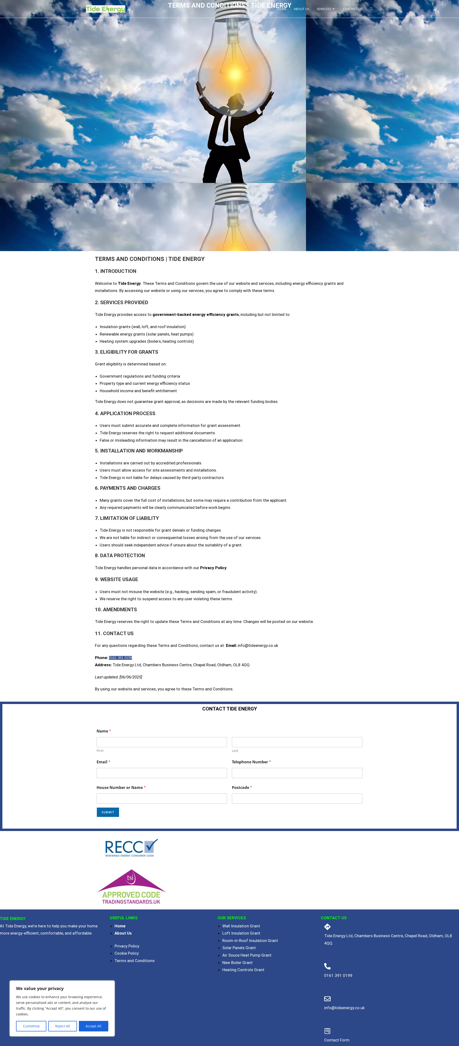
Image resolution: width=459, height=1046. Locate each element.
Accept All (93, 1026)
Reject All (62, 1026)
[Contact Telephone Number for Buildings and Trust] (327, 927)
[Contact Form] (327, 1031)
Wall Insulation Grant (241, 926)
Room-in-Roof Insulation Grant (250, 940)
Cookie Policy (127, 953)
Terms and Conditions (135, 960)
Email (103, 762)
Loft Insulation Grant (241, 933)
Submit (108, 812)
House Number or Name (121, 787)
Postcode (242, 787)
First (100, 751)
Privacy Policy (127, 946)
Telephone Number (251, 762)
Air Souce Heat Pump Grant (247, 955)
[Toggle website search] (371, 9)
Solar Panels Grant (239, 947)
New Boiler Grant (237, 962)
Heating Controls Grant (243, 969)
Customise (31, 1026)
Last (235, 751)
